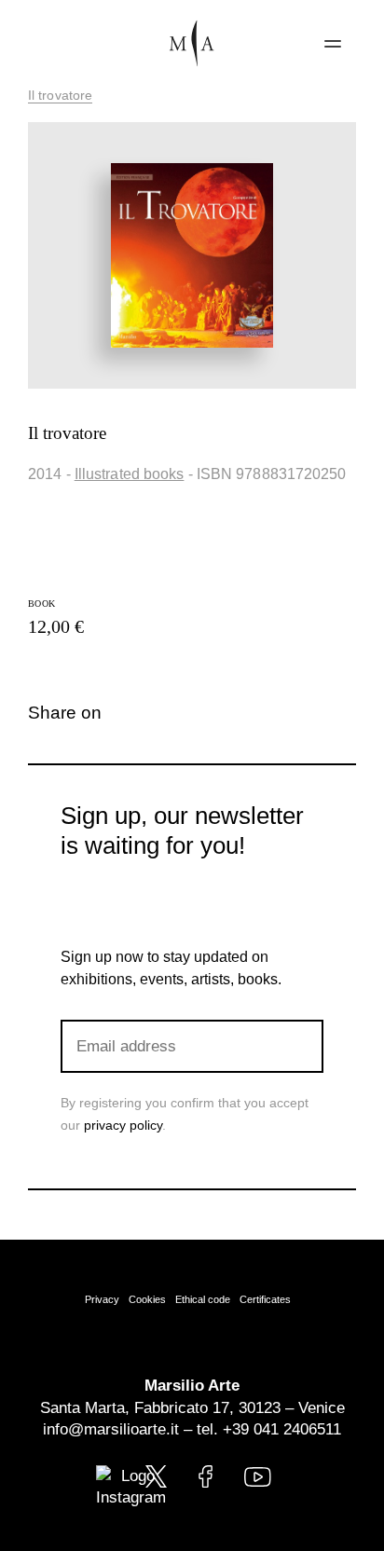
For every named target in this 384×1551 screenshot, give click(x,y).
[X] (169, 713)
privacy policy (123, 1125)
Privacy (102, 1299)
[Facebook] (138, 713)
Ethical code (202, 1299)
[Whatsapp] (199, 713)
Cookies (147, 1299)
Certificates (265, 1299)
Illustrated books (130, 474)
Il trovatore (60, 95)
